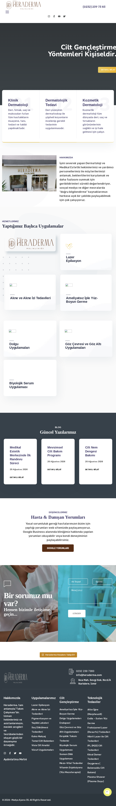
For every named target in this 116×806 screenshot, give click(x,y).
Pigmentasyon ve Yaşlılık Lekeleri (41, 720)
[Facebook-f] (54, 16)
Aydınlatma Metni (15, 759)
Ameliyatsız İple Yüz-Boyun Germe (82, 300)
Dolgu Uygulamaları (70, 718)
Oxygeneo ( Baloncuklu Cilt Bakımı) (95, 768)
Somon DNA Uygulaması (66, 756)
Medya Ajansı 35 (20, 800)
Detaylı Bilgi (17, 477)
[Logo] (23, 5)
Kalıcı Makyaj (39, 736)
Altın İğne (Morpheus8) (94, 712)
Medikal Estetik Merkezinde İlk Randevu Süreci (20, 455)
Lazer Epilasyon (73, 259)
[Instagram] (49, 16)
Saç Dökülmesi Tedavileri (40, 729)
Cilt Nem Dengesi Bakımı (91, 451)
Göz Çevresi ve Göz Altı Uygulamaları (83, 346)
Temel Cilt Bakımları (43, 740)
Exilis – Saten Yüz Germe (97, 720)
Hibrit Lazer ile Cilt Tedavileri (97, 738)
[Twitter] (64, 16)
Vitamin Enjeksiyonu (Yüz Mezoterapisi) (71, 769)
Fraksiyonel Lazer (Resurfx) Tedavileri (98, 729)
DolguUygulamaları (19, 346)
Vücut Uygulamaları (43, 749)
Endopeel (65, 722)
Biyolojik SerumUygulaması (21, 385)
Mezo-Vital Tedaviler (71, 763)
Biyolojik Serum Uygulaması (68, 747)
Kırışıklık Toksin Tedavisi (68, 738)
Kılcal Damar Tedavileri (94, 756)
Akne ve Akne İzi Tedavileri (30, 298)
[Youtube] (59, 16)
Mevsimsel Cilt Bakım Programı (55, 451)
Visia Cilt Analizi (41, 745)
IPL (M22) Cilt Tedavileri (94, 747)
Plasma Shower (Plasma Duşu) (96, 779)
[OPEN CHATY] (107, 792)
